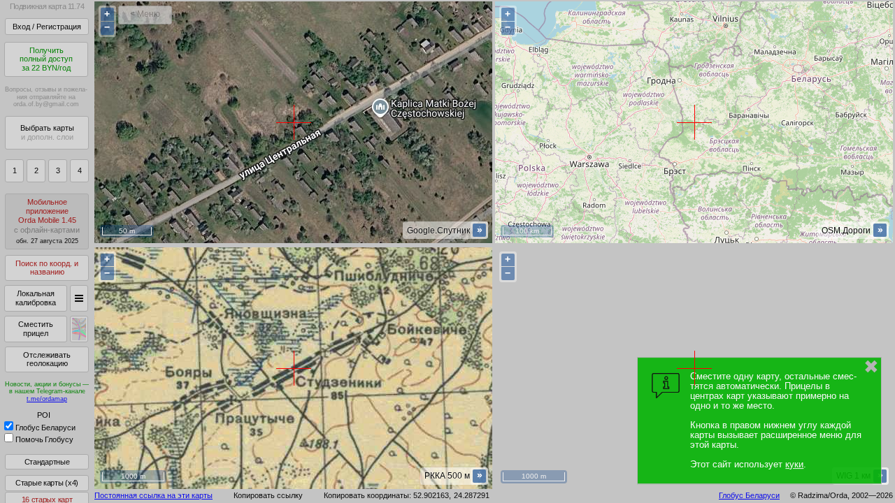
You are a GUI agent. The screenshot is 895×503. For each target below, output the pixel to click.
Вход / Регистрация (47, 26)
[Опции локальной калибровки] (79, 298)
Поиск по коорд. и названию (46, 268)
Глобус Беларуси (45, 427)
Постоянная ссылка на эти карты (153, 495)
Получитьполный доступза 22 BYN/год (46, 59)
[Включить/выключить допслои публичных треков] (79, 329)
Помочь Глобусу (44, 439)
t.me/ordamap (47, 398)
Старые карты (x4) (46, 483)
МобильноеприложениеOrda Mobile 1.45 (47, 221)
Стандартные (47, 462)
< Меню (145, 14)
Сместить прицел (35, 328)
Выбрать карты (47, 132)
